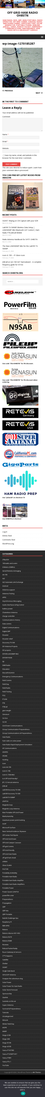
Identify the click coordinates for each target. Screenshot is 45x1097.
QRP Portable (7, 914)
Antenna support (8, 590)
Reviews (5, 945)
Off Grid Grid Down (9, 839)
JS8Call (4, 786)
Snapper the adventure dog (12, 978)
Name (5, 134)
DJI (3, 661)
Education (6, 669)
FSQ (3, 695)
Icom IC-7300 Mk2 (8, 775)
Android (5, 586)
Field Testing (6, 692)
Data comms (6, 624)
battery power (7, 609)
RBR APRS (5, 926)
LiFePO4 (5, 801)
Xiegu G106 (6, 1035)
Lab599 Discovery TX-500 (11, 790)
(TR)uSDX (5, 560)
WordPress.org (8, 544)
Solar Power (6, 982)
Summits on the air (9, 1001)
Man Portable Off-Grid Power (13, 812)
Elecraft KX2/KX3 (8, 673)
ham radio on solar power (11, 741)
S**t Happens (7, 956)
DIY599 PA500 (7, 658)
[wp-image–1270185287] (22, 86)
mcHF (4, 824)
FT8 (3, 703)
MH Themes (37, 1072)
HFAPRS (5, 752)
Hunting (5, 760)
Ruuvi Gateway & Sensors (11, 952)
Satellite (5, 960)
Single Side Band (8, 971)
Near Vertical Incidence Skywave (14, 831)
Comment (6, 117)
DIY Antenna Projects (10, 646)
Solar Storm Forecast (10, 990)
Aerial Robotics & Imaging (11, 571)
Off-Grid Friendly (8, 850)
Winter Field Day (8, 1024)
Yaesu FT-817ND (8, 1050)
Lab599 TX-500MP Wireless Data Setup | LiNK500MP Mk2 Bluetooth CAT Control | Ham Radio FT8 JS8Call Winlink (20, 230)
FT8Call (4, 707)
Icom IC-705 (6, 771)
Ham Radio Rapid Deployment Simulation (17, 744)
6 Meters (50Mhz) (8, 567)
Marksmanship (7, 816)
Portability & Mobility (9, 873)
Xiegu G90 (6, 1039)
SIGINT (4, 967)
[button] (41, 36)
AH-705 (4, 575)
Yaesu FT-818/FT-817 (9, 1054)
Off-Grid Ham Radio (9, 854)
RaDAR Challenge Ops (10, 918)
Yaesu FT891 (6, 1058)
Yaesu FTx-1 (6, 1062)
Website (5, 148)
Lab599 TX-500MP (8, 797)
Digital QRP (6, 631)
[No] (42, 1088)
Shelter (5, 963)
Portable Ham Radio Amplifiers (13, 884)
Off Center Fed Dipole (10, 835)
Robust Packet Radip (9, 948)
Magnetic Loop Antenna (11, 809)
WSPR (4, 1027)
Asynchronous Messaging (11, 601)
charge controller (8, 616)
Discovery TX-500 (8, 643)
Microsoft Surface (8, 827)
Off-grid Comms (8, 846)
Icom (4, 763)
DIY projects (6, 650)
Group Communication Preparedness (16, 729)
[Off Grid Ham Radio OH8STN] (22, 7)
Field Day (5, 684)
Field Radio (6, 688)
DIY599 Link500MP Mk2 (10, 654)
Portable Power (8, 888)
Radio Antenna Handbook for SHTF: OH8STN (19, 239)
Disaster (5, 635)
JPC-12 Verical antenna (10, 782)
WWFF (4, 1031)
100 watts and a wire (9, 563)
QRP (4, 907)
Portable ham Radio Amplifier (13, 880)
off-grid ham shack (9, 858)
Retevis (5, 929)
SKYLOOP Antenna (9, 975)
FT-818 (4, 699)
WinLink (5, 1020)
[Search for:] (22, 282)
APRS (4, 597)
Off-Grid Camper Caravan (11, 843)
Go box (5, 718)
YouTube (5, 1065)
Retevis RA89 (7, 941)
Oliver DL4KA (7, 865)
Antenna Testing (8, 593)
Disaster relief (7, 639)
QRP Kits (5, 911)
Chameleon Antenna (9, 612)
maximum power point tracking (13, 820)
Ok (23, 1093)
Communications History (11, 620)
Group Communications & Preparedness (17, 733)
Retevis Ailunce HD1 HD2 (11, 933)
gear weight (6, 710)
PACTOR (5, 869)
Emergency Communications (12, 676)
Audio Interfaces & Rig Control (13, 605)
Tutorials (5, 1012)
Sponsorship (7, 994)
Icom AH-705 (6, 767)
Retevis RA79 (7, 937)
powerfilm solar (8, 895)
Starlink (5, 997)
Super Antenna (7, 1005)
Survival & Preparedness (11, 1009)
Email (4, 141)
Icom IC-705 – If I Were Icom (13, 255)
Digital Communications (10, 627)
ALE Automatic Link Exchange (12, 582)
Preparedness (7, 899)
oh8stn (4, 861)
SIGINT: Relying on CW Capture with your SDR (20, 221)
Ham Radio (6, 737)
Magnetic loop (7, 805)
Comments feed (8, 540)
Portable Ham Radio (9, 876)
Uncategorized (7, 1016)
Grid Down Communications (12, 726)
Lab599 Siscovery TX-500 (11, 794)
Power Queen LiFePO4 (10, 892)
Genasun (5, 714)
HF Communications (9, 748)
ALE (3, 578)
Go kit (4, 722)
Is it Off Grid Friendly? (10, 778)
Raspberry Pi (7, 922)
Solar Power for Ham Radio (12, 986)
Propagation (6, 903)
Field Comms (7, 680)
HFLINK (4, 756)
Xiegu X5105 (6, 1043)
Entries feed (7, 536)
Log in (4, 532)
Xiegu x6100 (6, 1046)
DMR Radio (6, 665)
